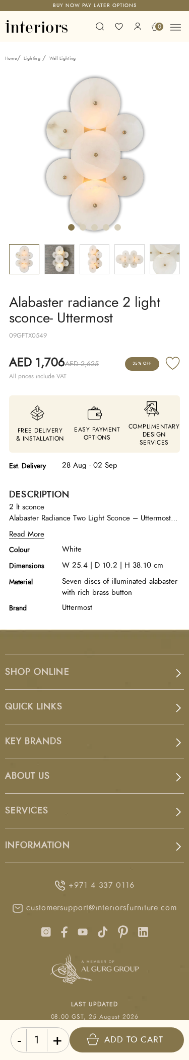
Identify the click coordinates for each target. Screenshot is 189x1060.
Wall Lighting (62, 58)
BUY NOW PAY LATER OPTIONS (95, 5)
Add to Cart (133, 1039)
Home (11, 58)
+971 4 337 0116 (102, 885)
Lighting (32, 58)
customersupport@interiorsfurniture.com (101, 908)
